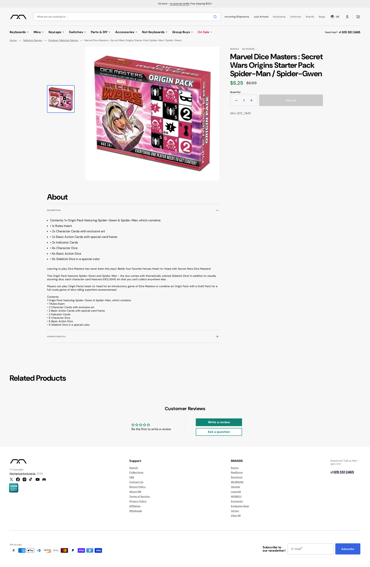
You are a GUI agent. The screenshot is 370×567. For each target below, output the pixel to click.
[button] (347, 17)
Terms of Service (139, 496)
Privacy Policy (138, 501)
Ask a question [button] (219, 432)
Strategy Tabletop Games (63, 40)
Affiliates (134, 506)
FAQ (131, 477)
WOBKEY (236, 496)
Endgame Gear (240, 506)
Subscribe (347, 549)
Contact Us (136, 482)
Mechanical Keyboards (22, 473)
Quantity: (235, 92)
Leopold (236, 491)
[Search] (216, 17)
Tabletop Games (32, 40)
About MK (135, 491)
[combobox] (127, 16)
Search (133, 467)
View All (235, 515)
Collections (136, 472)
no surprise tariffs (179, 3)
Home (13, 40)
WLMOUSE (237, 482)
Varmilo (235, 486)
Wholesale (135, 511)
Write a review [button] (219, 422)
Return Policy (137, 486)
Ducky (235, 467)
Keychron (236, 477)
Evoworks (237, 501)
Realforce (237, 472)
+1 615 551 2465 (349, 32)
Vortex (235, 511)
